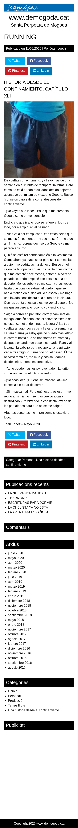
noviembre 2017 (19, 629)
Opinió (12, 691)
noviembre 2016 (19, 653)
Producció (15, 700)
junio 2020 (15, 553)
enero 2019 (16, 596)
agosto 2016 (17, 667)
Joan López (58, 48)
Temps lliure (16, 705)
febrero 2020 (17, 572)
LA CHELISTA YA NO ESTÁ (28, 507)
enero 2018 (16, 624)
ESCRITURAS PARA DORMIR (30, 502)
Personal (28, 460)
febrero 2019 (17, 591)
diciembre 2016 (19, 648)
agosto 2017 (17, 639)
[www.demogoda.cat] (39, 10)
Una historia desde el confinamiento (33, 710)
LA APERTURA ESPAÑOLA (28, 512)
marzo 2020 (16, 567)
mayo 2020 (16, 558)
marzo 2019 (16, 586)
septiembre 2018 (20, 615)
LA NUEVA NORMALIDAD (27, 493)
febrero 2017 (17, 643)
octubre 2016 (17, 658)
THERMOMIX (18, 498)
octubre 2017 (17, 634)
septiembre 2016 (20, 662)
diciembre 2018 (19, 600)
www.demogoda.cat (39, 17)
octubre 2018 (17, 610)
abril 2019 (15, 581)
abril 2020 (15, 562)
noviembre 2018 (19, 605)
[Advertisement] (39, 770)
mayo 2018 (16, 620)
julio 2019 (15, 577)
